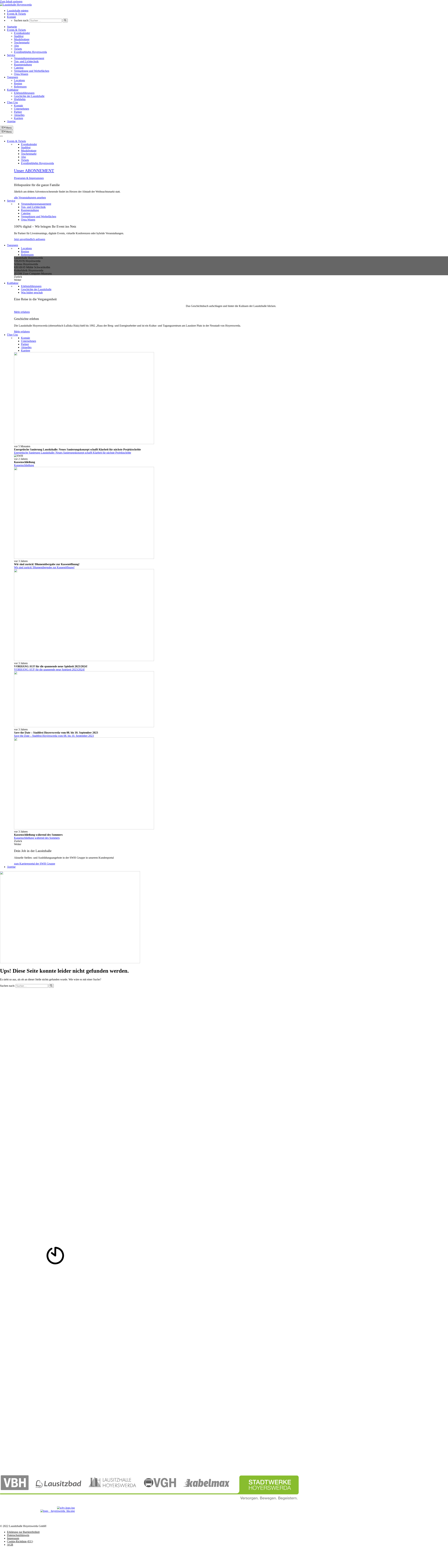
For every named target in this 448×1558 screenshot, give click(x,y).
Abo (16, 45)
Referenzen (20, 86)
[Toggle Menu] (1, 136)
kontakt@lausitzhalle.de (13, 1048)
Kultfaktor (12, 89)
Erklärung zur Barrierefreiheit (23, 1531)
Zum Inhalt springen (11, 1)
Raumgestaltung (23, 64)
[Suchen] (65, 20)
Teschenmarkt (21, 42)
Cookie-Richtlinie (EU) (20, 1541)
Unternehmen (21, 108)
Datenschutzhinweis (18, 1535)
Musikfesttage (21, 39)
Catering (18, 67)
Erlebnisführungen (24, 92)
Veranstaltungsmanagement (29, 58)
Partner (18, 111)
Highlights (20, 99)
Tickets (18, 48)
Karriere (18, 118)
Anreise (11, 121)
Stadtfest (18, 36)
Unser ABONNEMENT (34, 170)
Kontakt (11, 16)
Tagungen (12, 77)
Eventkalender (22, 33)
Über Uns (12, 102)
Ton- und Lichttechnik (26, 61)
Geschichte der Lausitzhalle (29, 96)
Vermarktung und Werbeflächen (31, 70)
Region (18, 83)
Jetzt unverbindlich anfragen (29, 239)
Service (11, 55)
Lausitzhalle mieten (17, 10)
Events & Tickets (16, 13)
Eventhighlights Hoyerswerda (30, 51)
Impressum (13, 1538)
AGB (10, 1544)
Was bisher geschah (32, 292)
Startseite (12, 26)
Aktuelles (19, 115)
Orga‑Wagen (21, 74)
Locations (19, 80)
